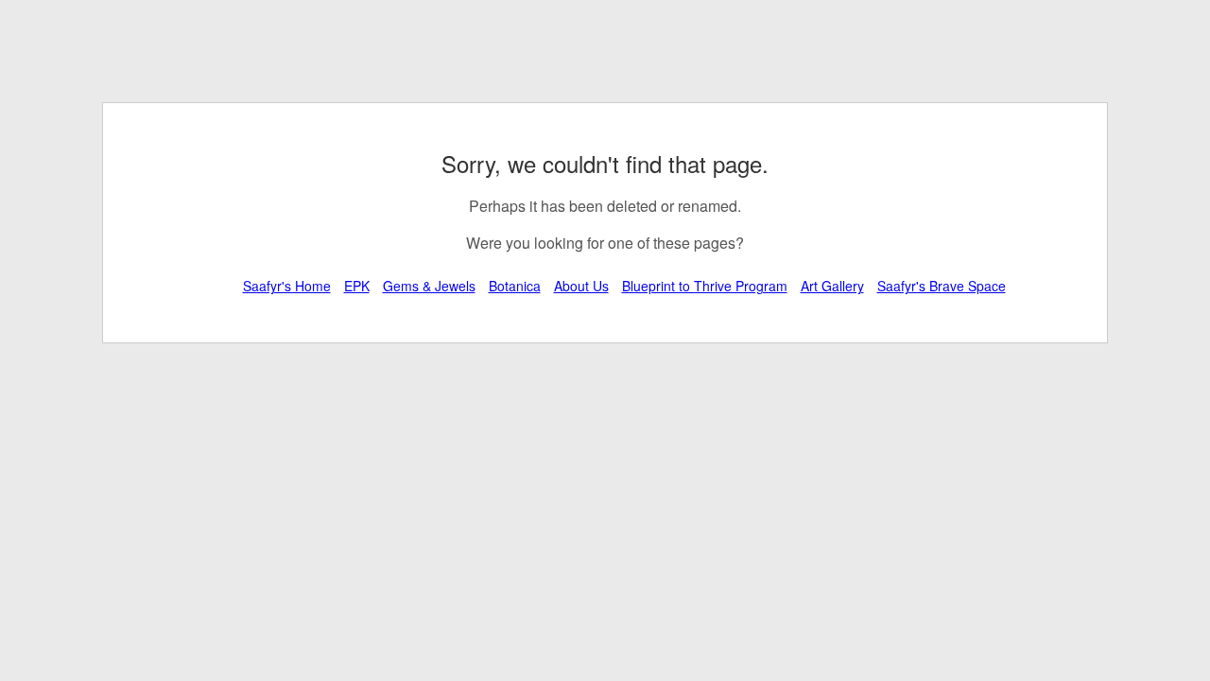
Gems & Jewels (429, 285)
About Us (581, 285)
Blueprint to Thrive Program (704, 285)
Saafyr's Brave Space (941, 285)
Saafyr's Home (287, 285)
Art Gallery (832, 285)
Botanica (515, 285)
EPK (357, 285)
